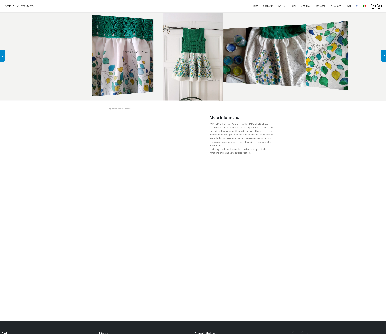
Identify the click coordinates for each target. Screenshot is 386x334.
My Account (336, 6)
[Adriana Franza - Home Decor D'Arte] (19, 6)
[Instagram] (379, 6)
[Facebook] (373, 6)
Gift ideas (306, 6)
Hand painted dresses (122, 108)
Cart (348, 6)
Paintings (282, 6)
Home (255, 6)
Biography (268, 6)
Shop (294, 6)
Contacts (320, 6)
